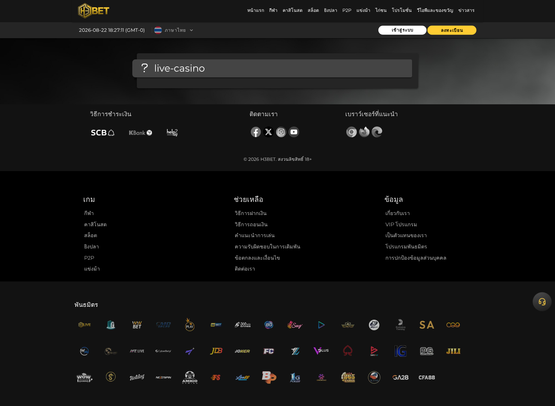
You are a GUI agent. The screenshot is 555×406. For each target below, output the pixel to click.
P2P (89, 258)
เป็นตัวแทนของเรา (406, 235)
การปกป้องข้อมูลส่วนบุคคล (415, 258)
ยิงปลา (91, 247)
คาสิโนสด (95, 224)
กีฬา (89, 213)
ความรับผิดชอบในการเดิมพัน (267, 247)
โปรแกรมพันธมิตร (406, 247)
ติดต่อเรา (245, 269)
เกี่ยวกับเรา (397, 213)
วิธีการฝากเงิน (251, 213)
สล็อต (90, 235)
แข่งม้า (92, 269)
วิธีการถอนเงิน (251, 224)
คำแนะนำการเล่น (255, 235)
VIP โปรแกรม (401, 224)
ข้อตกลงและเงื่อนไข (257, 258)
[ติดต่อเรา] (542, 302)
